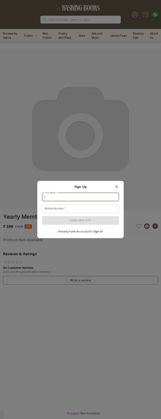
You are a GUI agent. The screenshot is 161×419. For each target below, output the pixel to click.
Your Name (51, 193)
